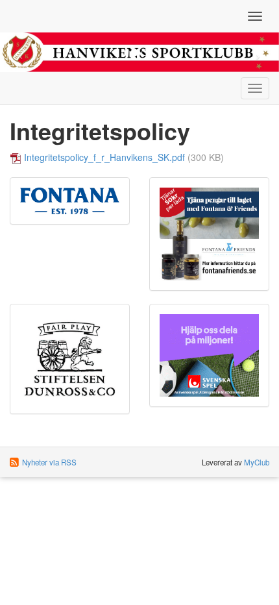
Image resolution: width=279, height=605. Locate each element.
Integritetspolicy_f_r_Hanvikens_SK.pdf (104, 157)
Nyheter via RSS (49, 462)
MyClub (256, 462)
